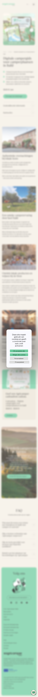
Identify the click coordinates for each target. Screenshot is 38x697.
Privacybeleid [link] (19, 362)
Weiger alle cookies (19, 355)
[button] (33, 692)
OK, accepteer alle (19, 351)
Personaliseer (19, 358)
